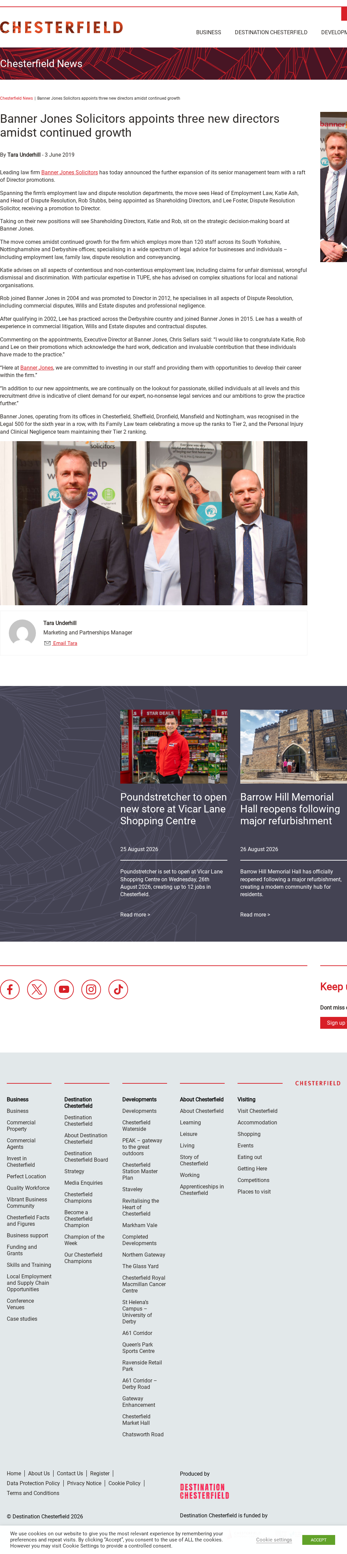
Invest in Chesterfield (21, 1161)
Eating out (250, 1157)
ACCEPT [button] (319, 1539)
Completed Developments (139, 1240)
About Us (39, 1473)
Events (245, 1145)
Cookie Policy (124, 1483)
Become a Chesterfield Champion (78, 1218)
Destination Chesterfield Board (86, 1156)
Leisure (188, 1134)
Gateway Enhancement (138, 1401)
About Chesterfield (202, 1111)
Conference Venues (20, 1304)
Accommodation (257, 1122)
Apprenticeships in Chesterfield (202, 1189)
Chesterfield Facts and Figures (28, 1220)
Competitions (253, 1180)
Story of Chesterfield (194, 1160)
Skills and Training (29, 1265)
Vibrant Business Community (27, 1202)
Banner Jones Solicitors (69, 172)
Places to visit (254, 1191)
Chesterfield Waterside (136, 1125)
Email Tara (64, 643)
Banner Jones (36, 368)
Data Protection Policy (33, 1483)
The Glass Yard (140, 1266)
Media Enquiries (83, 1183)
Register (99, 1473)
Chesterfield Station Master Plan (140, 1171)
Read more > (135, 914)
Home (14, 1473)
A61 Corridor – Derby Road (139, 1383)
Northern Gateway (143, 1255)
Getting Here (252, 1168)
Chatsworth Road (143, 1434)
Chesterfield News (16, 98)
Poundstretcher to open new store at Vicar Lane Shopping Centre (173, 809)
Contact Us (70, 1473)
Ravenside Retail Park (142, 1365)
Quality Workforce (28, 1188)
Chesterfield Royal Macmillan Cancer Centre (144, 1284)
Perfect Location (26, 1176)
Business (208, 32)
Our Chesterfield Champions (83, 1258)
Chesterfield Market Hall (136, 1419)
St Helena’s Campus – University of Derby (137, 1312)
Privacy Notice (84, 1483)
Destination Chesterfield (61, 27)
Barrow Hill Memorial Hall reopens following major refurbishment (290, 809)
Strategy (74, 1171)
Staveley (132, 1189)
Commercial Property (21, 1125)
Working (190, 1175)
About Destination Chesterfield (85, 1138)
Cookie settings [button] (274, 1540)
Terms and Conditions (33, 1493)
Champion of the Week (84, 1240)
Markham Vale (139, 1225)
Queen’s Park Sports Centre (138, 1347)
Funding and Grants (22, 1250)
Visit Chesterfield (258, 1111)
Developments (139, 1111)
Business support (27, 1235)
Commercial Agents (21, 1143)
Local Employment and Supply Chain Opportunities (29, 1283)
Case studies (22, 1319)
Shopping (249, 1134)
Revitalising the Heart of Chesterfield (140, 1207)
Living (187, 1145)
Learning (190, 1122)
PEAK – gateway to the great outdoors (142, 1147)
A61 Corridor (137, 1333)
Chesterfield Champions (78, 1197)
